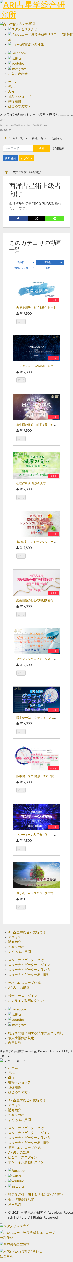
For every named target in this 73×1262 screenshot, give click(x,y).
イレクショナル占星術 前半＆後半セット (43, 366)
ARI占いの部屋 (18, 987)
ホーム (13, 82)
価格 (48, 267)
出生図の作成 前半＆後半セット (37, 424)
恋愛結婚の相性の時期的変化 (34, 600)
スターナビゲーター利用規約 (29, 974)
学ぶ (11, 87)
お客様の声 (16, 947)
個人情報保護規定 (21, 1038)
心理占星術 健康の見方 (31, 483)
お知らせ (57, 138)
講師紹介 (14, 942)
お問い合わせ (18, 74)
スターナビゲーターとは (26, 960)
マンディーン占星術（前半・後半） (39, 834)
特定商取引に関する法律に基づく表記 (35, 1033)
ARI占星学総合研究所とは (27, 932)
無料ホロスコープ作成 (24, 983)
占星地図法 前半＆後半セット (36, 307)
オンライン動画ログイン (26, 1001)
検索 (41, 148)
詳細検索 (59, 148)
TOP (6, 138)
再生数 (48, 262)
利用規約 (14, 1043)
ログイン (26, 158)
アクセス (14, 937)
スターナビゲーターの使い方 (29, 970)
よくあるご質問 (19, 952)
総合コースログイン (22, 996)
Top (5, 172)
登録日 (20, 262)
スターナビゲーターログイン (29, 965)
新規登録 (10, 158)
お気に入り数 (20, 267)
